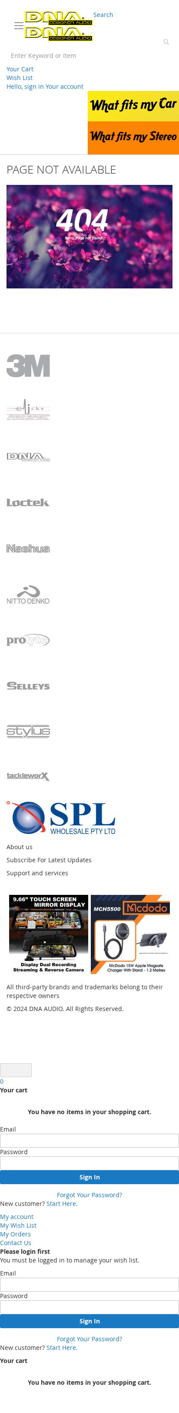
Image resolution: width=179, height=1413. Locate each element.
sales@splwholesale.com (139, 6)
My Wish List (18, 1225)
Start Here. (62, 1203)
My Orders (15, 1234)
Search (103, 14)
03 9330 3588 (29, 6)
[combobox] (89, 55)
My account (16, 1216)
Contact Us (15, 1243)
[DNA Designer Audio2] (58, 26)
